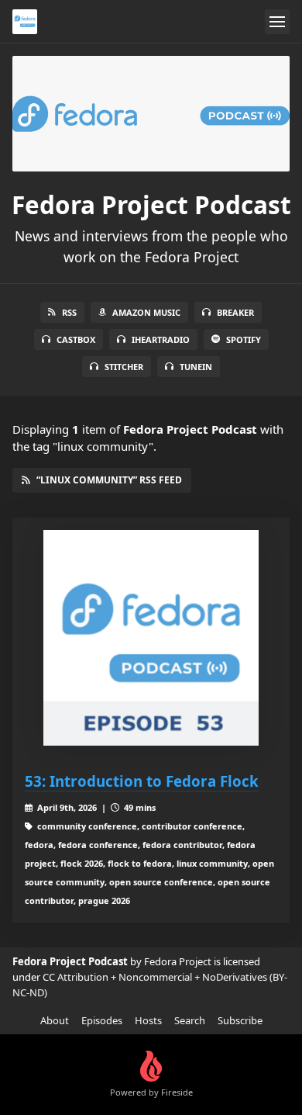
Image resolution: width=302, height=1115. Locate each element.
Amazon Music (146, 312)
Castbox (76, 339)
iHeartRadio (161, 339)
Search (189, 1020)
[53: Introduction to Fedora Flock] (151, 638)
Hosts (148, 1020)
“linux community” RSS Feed (109, 480)
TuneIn (196, 366)
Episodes (101, 1020)
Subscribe (240, 1020)
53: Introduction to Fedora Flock (142, 781)
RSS (69, 312)
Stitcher (124, 366)
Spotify (243, 339)
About (54, 1020)
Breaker (235, 312)
